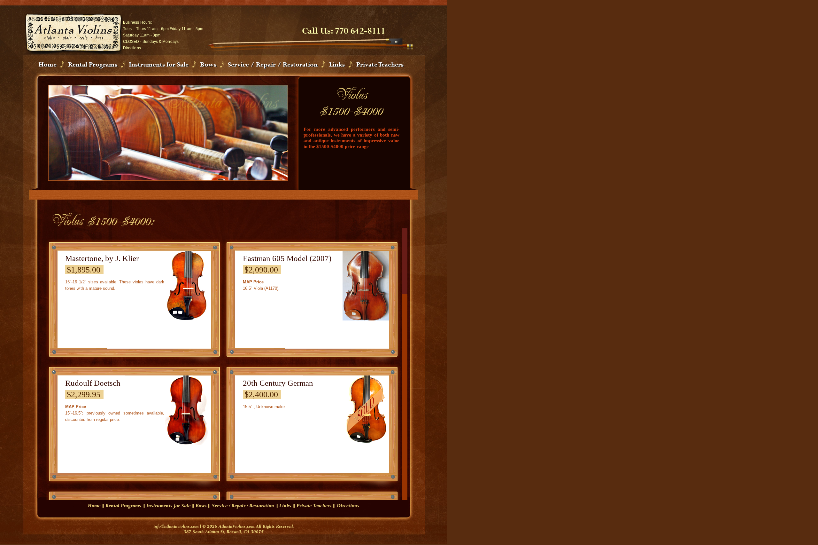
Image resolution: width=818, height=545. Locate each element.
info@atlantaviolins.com (176, 527)
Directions (132, 48)
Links (337, 65)
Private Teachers (380, 65)
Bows (208, 65)
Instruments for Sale (159, 65)
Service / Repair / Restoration (273, 65)
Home (47, 65)
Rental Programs (92, 65)
